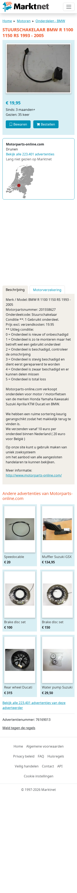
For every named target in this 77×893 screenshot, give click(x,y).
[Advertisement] (38, 242)
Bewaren (20, 124)
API (59, 766)
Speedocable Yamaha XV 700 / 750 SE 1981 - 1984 (18, 556)
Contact (48, 766)
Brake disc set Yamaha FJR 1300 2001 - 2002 (17, 622)
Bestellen (47, 124)
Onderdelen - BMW (50, 21)
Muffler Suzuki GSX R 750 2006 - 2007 (56, 556)
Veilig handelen (27, 766)
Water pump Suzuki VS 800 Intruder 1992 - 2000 (57, 687)
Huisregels (55, 756)
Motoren (24, 21)
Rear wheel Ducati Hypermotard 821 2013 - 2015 (18, 687)
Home (7, 21)
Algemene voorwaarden (45, 746)
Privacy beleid (23, 756)
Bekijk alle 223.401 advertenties (30, 154)
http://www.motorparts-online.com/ (34, 475)
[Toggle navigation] (69, 7)
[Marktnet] (25, 7)
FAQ (41, 756)
